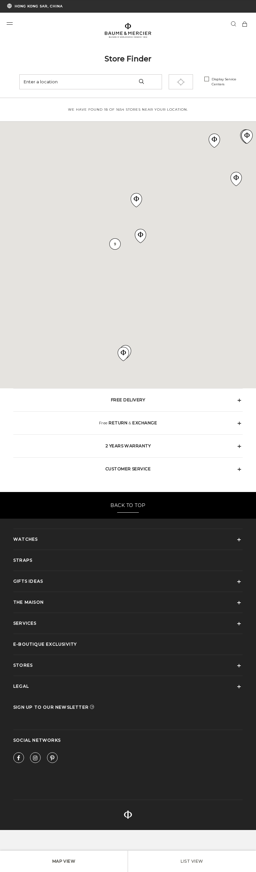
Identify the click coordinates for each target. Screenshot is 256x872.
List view (192, 861)
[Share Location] (181, 81)
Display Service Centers (224, 81)
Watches (25, 539)
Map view (64, 861)
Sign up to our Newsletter (51, 707)
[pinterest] (52, 759)
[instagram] (35, 759)
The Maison (28, 602)
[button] (10, 23)
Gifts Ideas (28, 581)
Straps (22, 560)
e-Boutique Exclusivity (45, 644)
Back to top (127, 505)
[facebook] (18, 759)
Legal (21, 686)
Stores (23, 665)
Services (25, 623)
